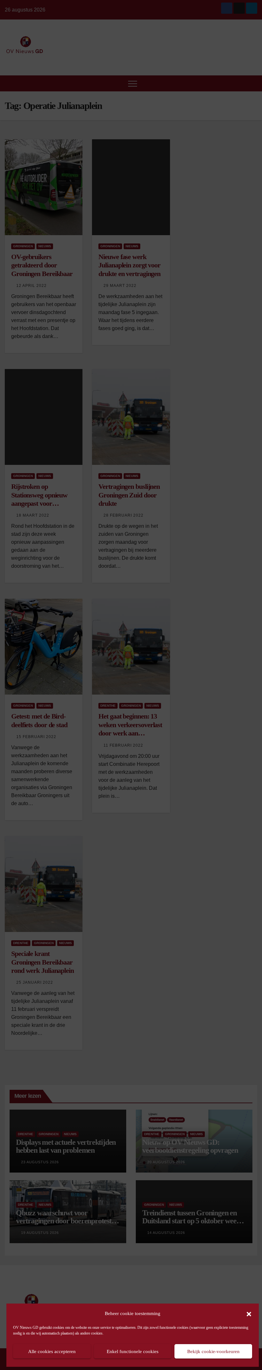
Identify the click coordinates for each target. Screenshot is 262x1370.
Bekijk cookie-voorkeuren (213, 1351)
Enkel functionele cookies (132, 1351)
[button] (249, 1313)
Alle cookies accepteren (52, 1351)
